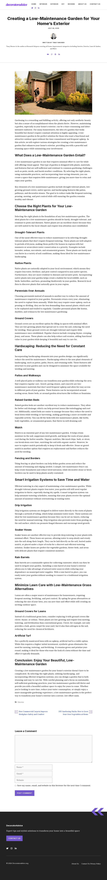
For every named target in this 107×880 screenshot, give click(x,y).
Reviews (71, 4)
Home (33, 4)
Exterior (54, 4)
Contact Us (95, 4)
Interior (43, 4)
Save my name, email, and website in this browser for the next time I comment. (54, 785)
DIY (63, 4)
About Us (82, 4)
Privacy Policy (95, 864)
